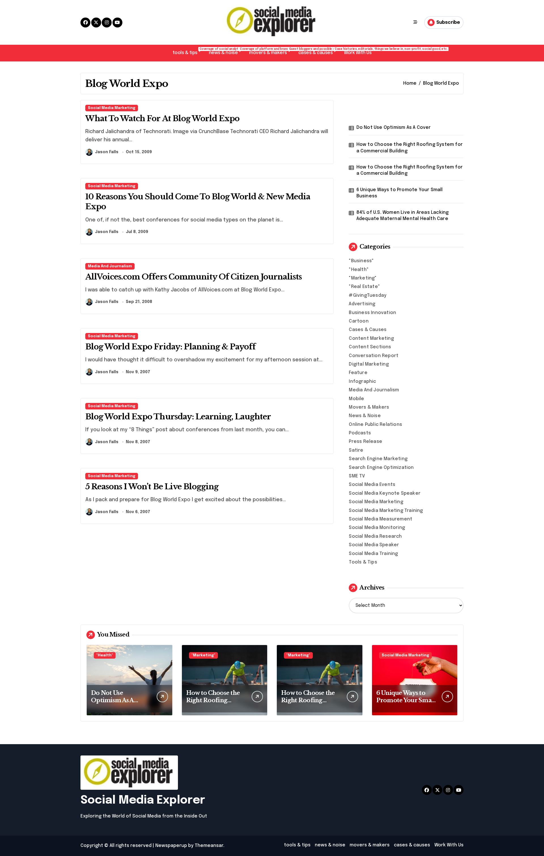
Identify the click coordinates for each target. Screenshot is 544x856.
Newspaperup (171, 845)
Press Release (365, 441)
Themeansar (209, 845)
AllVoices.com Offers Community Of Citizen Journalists (193, 276)
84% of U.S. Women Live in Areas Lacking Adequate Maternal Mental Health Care (402, 215)
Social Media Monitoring (377, 527)
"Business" (361, 261)
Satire (356, 450)
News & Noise (365, 415)
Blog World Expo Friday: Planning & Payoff (170, 346)
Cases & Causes (367, 329)
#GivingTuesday (367, 295)
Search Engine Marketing (378, 458)
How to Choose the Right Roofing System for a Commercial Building (409, 147)
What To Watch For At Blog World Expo (162, 118)
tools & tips (188, 51)
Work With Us (357, 52)
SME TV (357, 476)
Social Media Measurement (380, 519)
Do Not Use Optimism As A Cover (393, 127)
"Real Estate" (364, 286)
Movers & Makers (369, 407)
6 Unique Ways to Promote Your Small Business (399, 192)
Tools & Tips (363, 562)
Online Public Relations (375, 424)
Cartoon (358, 321)
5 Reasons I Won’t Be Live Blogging (151, 486)
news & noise (226, 51)
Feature (358, 372)
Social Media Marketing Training (386, 510)
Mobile (356, 398)
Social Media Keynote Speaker (384, 493)
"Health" (359, 269)
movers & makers (271, 51)
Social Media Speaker (374, 545)
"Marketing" (363, 278)
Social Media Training (373, 553)
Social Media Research (375, 536)
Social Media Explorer (142, 800)
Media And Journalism (110, 266)
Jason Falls (106, 152)
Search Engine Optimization (381, 467)
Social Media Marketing (111, 108)
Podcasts (360, 433)
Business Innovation (372, 312)
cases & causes (318, 51)
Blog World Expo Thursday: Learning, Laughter (178, 416)
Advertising (362, 304)
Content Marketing (371, 338)
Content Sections (370, 347)
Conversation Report (373, 355)
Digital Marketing (368, 364)
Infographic (362, 381)
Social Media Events (372, 484)
